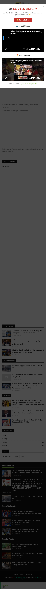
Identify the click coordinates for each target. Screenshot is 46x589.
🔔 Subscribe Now (23, 20)
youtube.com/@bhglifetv (29, 84)
